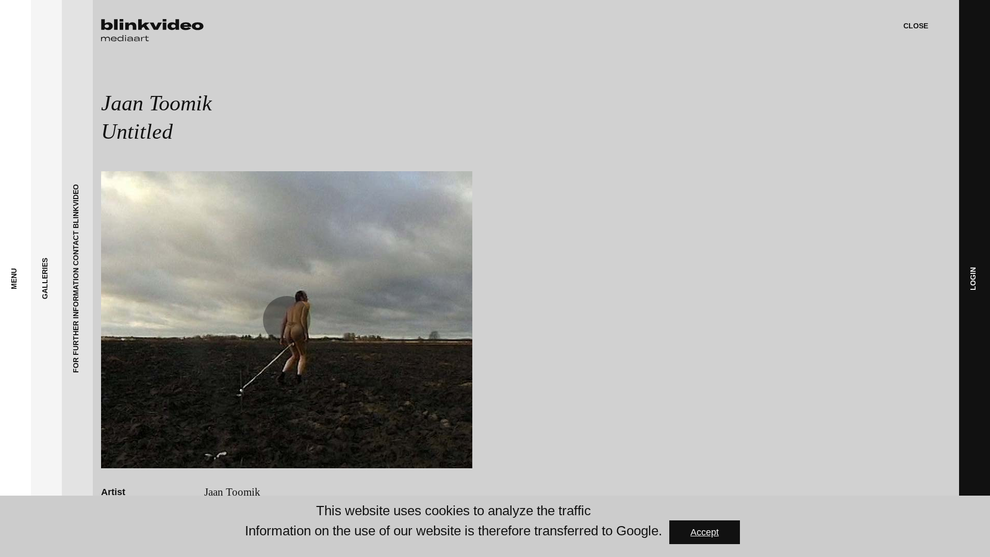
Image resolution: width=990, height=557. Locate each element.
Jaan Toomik (232, 492)
